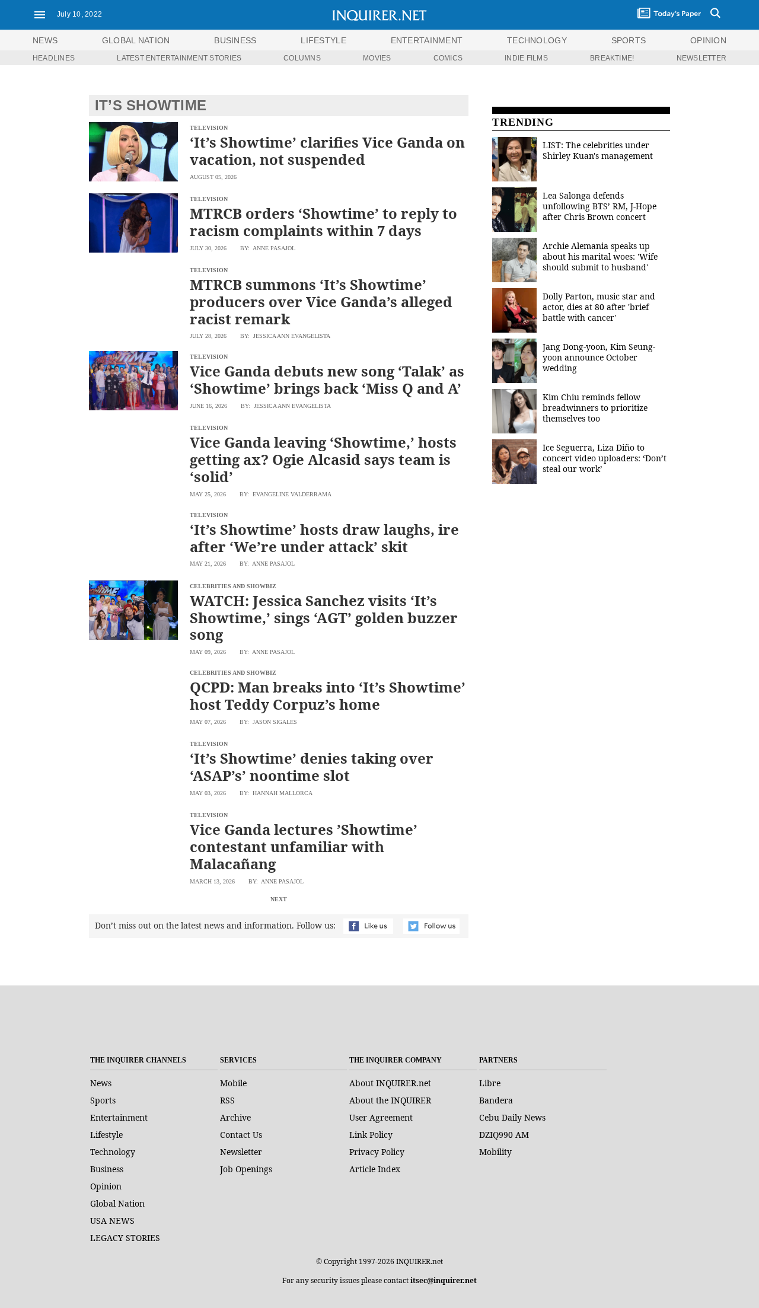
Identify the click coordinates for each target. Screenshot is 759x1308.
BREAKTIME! (612, 58)
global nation (136, 40)
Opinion (106, 1186)
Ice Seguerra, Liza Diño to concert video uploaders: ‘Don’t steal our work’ (604, 458)
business (235, 40)
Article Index (374, 1169)
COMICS (448, 58)
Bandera (496, 1100)
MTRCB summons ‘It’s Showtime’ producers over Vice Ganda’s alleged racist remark (321, 301)
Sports (103, 1100)
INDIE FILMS (526, 58)
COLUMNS (302, 58)
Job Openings (246, 1169)
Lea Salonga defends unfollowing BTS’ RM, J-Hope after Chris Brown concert (599, 206)
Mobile (233, 1083)
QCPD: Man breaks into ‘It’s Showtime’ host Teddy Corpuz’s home (327, 695)
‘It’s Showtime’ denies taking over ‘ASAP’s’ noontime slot (311, 766)
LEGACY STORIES (125, 1237)
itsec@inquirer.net (443, 1280)
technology (537, 40)
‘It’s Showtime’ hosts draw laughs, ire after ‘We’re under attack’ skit (324, 537)
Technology (112, 1151)
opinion (708, 40)
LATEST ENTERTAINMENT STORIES (179, 58)
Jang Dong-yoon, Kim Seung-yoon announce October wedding (599, 357)
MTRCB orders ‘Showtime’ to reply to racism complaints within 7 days (323, 221)
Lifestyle (106, 1134)
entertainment (427, 40)
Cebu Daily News (512, 1117)
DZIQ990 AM (504, 1134)
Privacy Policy (376, 1151)
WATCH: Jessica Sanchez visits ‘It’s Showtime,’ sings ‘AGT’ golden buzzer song (324, 618)
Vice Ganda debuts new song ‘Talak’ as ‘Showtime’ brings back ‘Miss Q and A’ (327, 379)
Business (106, 1169)
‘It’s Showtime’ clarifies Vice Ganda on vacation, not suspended (327, 150)
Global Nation (117, 1203)
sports (628, 40)
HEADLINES (54, 58)
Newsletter (241, 1151)
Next (278, 899)
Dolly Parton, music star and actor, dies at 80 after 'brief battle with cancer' (599, 307)
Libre (489, 1083)
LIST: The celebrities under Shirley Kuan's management (598, 150)
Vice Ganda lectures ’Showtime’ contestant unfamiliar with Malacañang (303, 846)
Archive (235, 1117)
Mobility (495, 1151)
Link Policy (371, 1134)
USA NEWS (112, 1220)
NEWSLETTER (701, 58)
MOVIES (377, 58)
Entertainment (119, 1117)
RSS (227, 1100)
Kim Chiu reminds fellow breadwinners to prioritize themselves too (595, 407)
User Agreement (381, 1117)
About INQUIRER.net (390, 1083)
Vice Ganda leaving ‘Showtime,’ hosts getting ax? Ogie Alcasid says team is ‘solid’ (323, 459)
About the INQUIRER (390, 1100)
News (45, 40)
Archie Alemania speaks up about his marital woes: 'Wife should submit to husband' (600, 256)
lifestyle (323, 40)
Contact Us (241, 1134)
